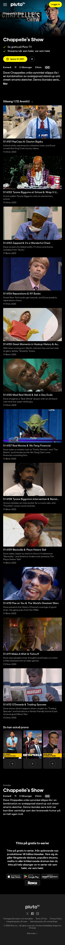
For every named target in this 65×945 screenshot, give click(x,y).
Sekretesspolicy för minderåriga (43, 922)
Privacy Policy (56, 919)
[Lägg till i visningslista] (32, 59)
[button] (5, 4)
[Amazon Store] (50, 876)
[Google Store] (31, 876)
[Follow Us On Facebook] (32, 913)
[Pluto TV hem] (18, 4)
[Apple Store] (14, 876)
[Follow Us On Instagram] (37, 913)
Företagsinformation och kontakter (18, 919)
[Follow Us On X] (27, 913)
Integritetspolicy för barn (16, 922)
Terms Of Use (41, 919)
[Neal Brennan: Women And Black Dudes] (12, 749)
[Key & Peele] (32, 749)
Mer (5, 84)
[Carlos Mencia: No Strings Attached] (52, 749)
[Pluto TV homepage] (32, 907)
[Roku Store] (32, 882)
